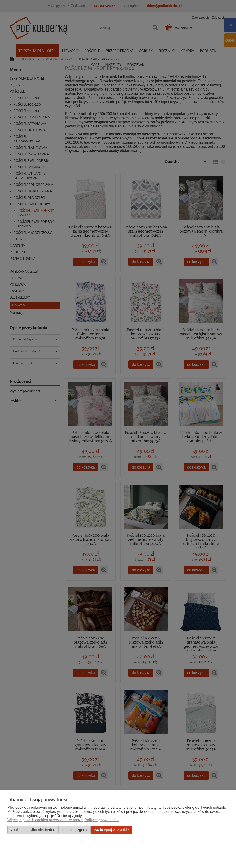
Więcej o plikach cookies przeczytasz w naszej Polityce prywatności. (63, 820)
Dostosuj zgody (74, 830)
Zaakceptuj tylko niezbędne (33, 830)
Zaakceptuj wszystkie (111, 830)
